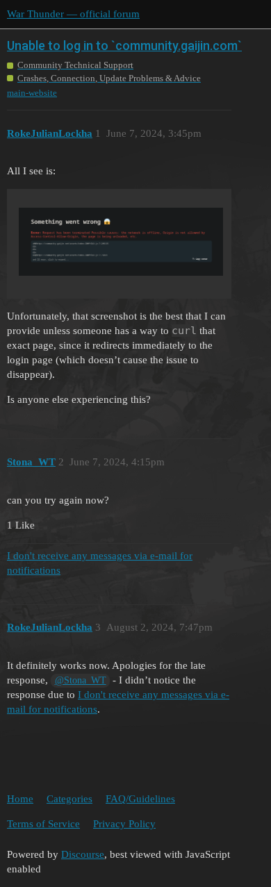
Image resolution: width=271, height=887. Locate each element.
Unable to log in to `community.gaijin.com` (124, 45)
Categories (69, 798)
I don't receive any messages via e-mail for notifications (99, 563)
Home (20, 798)
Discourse (82, 854)
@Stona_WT (80, 680)
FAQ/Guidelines (140, 798)
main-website (32, 93)
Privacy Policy (124, 823)
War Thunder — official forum (73, 13)
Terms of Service (43, 823)
